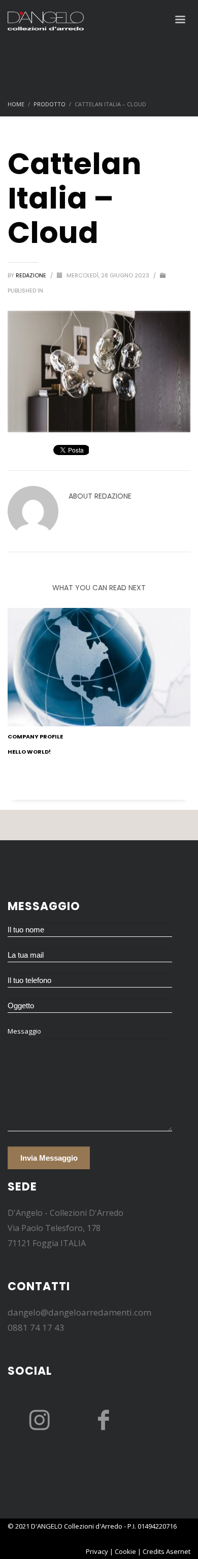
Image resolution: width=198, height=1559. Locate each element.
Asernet (178, 1551)
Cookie (125, 1551)
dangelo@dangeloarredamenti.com (79, 1312)
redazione (32, 275)
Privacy (97, 1551)
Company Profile (35, 736)
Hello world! (29, 752)
